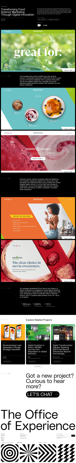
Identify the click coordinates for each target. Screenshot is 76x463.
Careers (2, 440)
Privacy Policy (40, 442)
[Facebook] (17, 442)
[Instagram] (19, 442)
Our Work (3, 435)
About (2, 437)
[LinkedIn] (21, 442)
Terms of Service (45, 442)
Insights (2, 438)
